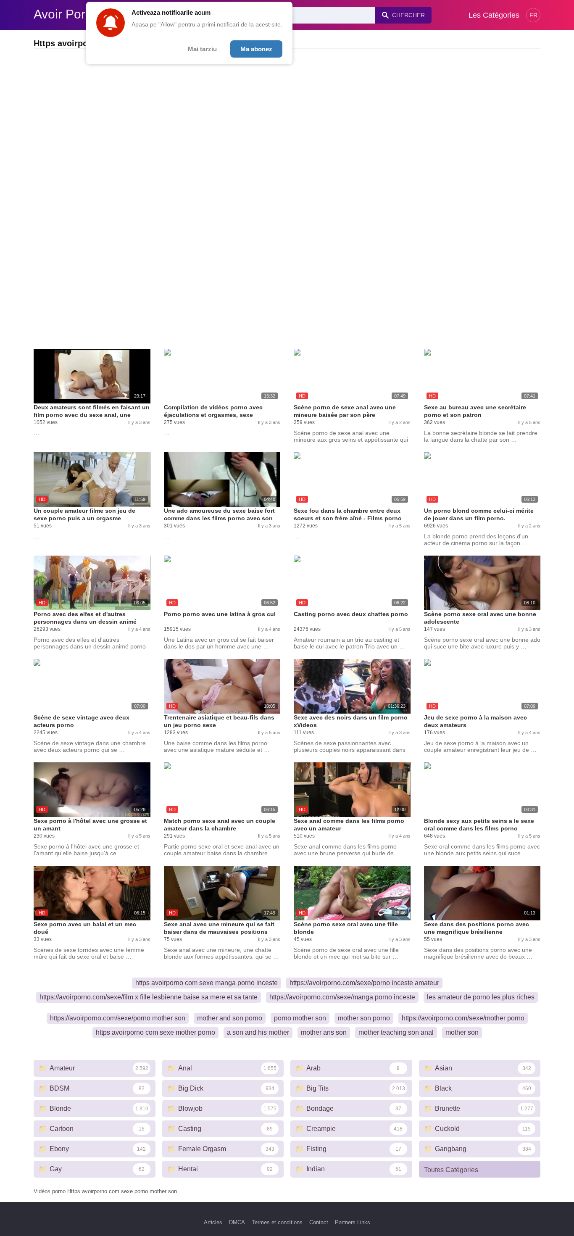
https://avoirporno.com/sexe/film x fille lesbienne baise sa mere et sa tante (148, 997)
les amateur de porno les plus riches (481, 997)
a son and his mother (258, 1032)
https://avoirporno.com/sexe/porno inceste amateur (364, 982)
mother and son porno (229, 1018)
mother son (462, 1032)
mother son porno (364, 1018)
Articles (213, 1222)
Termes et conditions (277, 1222)
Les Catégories (494, 15)
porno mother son (300, 1018)
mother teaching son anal (396, 1032)
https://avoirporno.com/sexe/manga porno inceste (342, 997)
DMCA (237, 1222)
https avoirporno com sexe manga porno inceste (206, 982)
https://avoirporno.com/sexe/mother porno (463, 1018)
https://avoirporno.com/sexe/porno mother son (117, 1018)
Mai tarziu (202, 49)
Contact (318, 1222)
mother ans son (324, 1032)
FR (533, 15)
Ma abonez (256, 49)
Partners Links (352, 1222)
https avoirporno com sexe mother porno (155, 1032)
